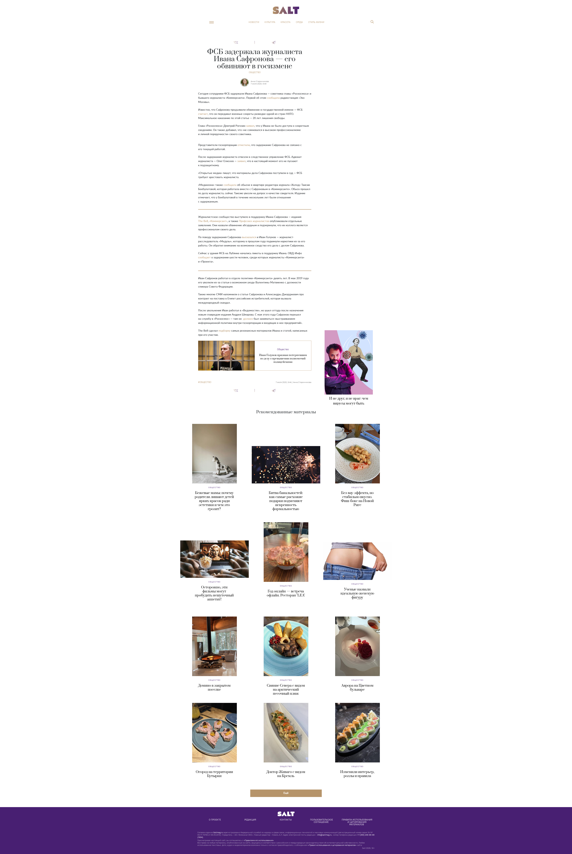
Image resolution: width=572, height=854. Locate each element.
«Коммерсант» (218, 221)
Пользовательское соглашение (322, 820)
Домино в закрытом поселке (214, 687)
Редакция (250, 819)
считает (203, 114)
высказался (249, 237)
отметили (244, 145)
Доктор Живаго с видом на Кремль (285, 774)
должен (248, 319)
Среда (299, 22)
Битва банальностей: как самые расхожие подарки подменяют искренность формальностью (286, 501)
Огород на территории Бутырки (214, 774)
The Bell (203, 221)
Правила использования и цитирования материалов (357, 822)
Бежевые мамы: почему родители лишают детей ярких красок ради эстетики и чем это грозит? (214, 501)
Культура (270, 22)
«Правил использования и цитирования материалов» (332, 845)
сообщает (204, 257)
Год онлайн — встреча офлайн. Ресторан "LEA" (286, 593)
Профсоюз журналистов (254, 221)
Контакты (286, 819)
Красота (285, 22)
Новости (254, 22)
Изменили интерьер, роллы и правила (357, 774)
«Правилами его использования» (259, 840)
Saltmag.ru (218, 832)
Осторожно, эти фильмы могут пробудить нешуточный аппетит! (214, 593)
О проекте (215, 819)
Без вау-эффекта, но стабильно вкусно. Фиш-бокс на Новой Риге (357, 499)
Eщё (286, 793)
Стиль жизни (316, 22)
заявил (250, 126)
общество (205, 382)
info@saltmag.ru (324, 835)
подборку (224, 330)
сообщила (273, 98)
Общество (255, 72)
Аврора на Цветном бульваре (357, 687)
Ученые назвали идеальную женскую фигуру (357, 593)
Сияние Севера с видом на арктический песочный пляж (286, 689)
